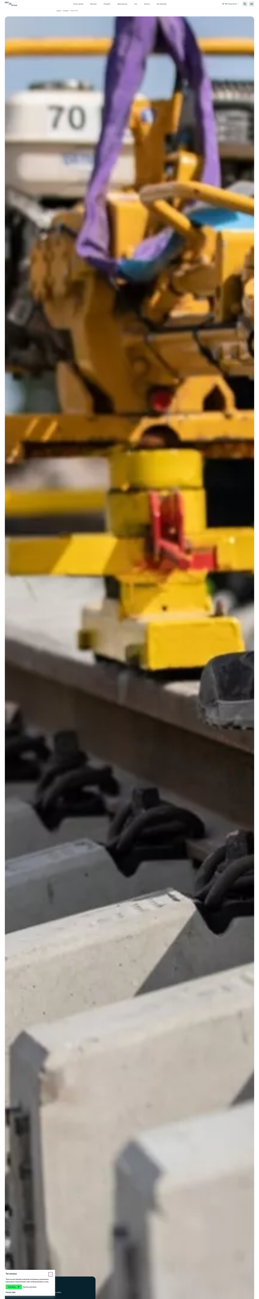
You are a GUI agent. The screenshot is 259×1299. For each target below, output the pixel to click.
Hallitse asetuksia (29, 1287)
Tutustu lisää (10, 1292)
